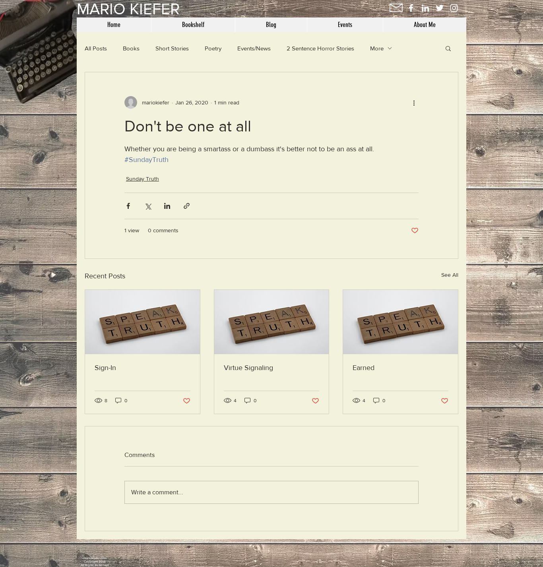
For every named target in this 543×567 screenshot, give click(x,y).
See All (449, 275)
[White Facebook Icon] (411, 8)
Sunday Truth (142, 179)
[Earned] (400, 322)
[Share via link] (186, 206)
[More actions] (414, 102)
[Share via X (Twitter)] (147, 206)
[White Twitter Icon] (439, 8)
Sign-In (105, 368)
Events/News (254, 48)
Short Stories (172, 48)
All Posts (96, 48)
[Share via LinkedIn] (167, 206)
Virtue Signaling (248, 368)
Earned (363, 368)
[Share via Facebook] (128, 206)
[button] (448, 48)
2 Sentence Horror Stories (320, 48)
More (377, 48)
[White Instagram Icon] (454, 8)
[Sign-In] (142, 322)
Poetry (213, 48)
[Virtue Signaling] (271, 322)
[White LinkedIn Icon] (425, 8)
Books (131, 48)
